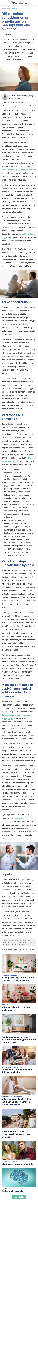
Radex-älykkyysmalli (12, 1191)
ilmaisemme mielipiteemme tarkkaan (17, 170)
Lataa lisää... (19, 1197)
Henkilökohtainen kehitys (12, 1067)
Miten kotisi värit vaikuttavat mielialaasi (16, 1008)
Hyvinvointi (6, 1005)
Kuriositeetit (7, 1129)
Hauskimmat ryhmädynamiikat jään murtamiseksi (17, 1070)
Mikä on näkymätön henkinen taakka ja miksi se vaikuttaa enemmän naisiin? (17, 1102)
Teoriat (5, 1189)
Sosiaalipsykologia (9, 1162)
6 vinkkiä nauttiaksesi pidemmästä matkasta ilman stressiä (16, 1134)
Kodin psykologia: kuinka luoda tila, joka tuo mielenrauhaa (18, 979)
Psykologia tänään (9, 975)
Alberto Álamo (14, 98)
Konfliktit (15, 8)
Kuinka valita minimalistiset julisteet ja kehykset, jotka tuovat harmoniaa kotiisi (19, 1040)
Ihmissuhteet (6, 8)
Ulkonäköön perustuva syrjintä (17, 1164)
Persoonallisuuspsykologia (13, 1097)
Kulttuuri (5, 1034)
